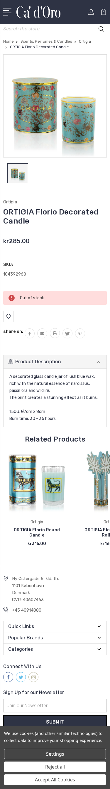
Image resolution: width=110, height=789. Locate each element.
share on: (13, 331)
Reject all (55, 767)
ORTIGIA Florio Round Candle (37, 532)
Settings (55, 754)
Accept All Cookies (55, 779)
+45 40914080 (26, 610)
